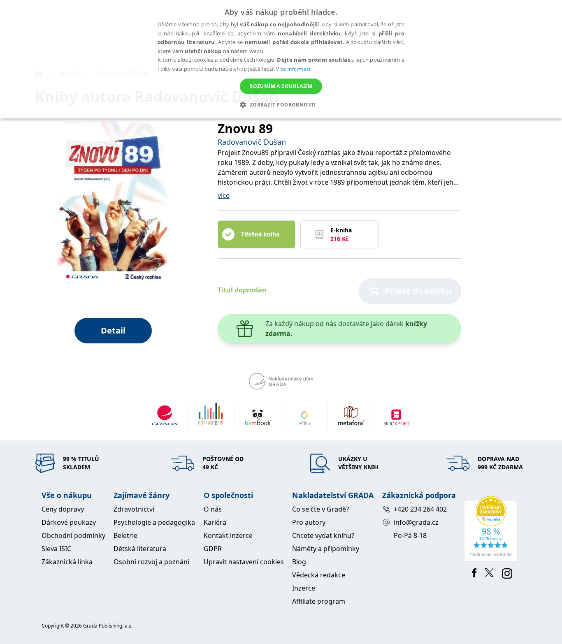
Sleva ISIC (56, 548)
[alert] (281, 59)
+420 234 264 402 (420, 509)
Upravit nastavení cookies (244, 561)
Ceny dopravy (63, 509)
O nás (213, 509)
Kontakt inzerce (228, 535)
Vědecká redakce (318, 574)
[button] (281, 104)
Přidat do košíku (418, 291)
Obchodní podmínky (73, 535)
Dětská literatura (140, 548)
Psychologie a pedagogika (154, 522)
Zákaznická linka (67, 561)
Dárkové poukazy (69, 522)
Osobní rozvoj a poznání (151, 561)
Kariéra (215, 522)
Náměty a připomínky (325, 548)
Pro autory (308, 522)
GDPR (213, 548)
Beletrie (125, 535)
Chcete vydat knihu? (323, 535)
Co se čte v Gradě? (320, 509)
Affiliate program (318, 601)
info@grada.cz (416, 522)
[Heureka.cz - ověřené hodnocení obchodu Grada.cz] (492, 529)
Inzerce (303, 588)
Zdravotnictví (134, 509)
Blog (299, 561)
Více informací (293, 68)
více (224, 195)
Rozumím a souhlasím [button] (281, 86)
